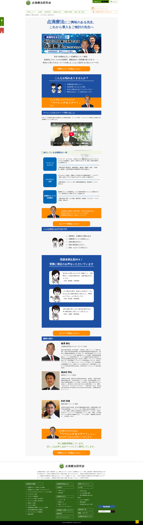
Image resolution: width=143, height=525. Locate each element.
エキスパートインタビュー (65, 506)
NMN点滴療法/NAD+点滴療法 (35, 509)
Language (113, 1)
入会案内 (40, 12)
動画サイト (61, 502)
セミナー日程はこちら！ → (71, 224)
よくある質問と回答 (85, 493)
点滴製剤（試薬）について (65, 510)
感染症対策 (30, 514)
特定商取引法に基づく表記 (86, 504)
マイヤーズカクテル (50, 164)
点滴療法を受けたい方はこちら (103, 11)
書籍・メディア (62, 504)
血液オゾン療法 (32, 503)
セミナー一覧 (61, 499)
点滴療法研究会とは (63, 484)
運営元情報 (83, 502)
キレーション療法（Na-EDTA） (36, 500)
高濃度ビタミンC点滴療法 (50, 197)
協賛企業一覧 (82, 509)
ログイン (105, 1)
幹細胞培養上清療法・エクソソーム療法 (38, 507)
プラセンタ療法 (32, 505)
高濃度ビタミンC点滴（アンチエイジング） (39, 489)
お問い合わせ (83, 490)
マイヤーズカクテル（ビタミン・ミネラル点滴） (40, 491)
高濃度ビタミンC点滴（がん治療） (36, 487)
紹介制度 (60, 492)
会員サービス (61, 490)
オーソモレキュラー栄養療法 (35, 512)
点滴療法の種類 (68, 12)
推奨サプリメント (83, 484)
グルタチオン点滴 (49, 180)
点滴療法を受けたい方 (85, 516)
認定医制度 (48, 12)
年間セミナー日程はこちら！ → (71, 69)
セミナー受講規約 (84, 499)
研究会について (31, 12)
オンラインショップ (99, 8)
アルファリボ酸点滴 (33, 496)
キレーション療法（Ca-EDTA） (36, 498)
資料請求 (59, 513)
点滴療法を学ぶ (57, 12)
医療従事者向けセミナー (2, 21)
